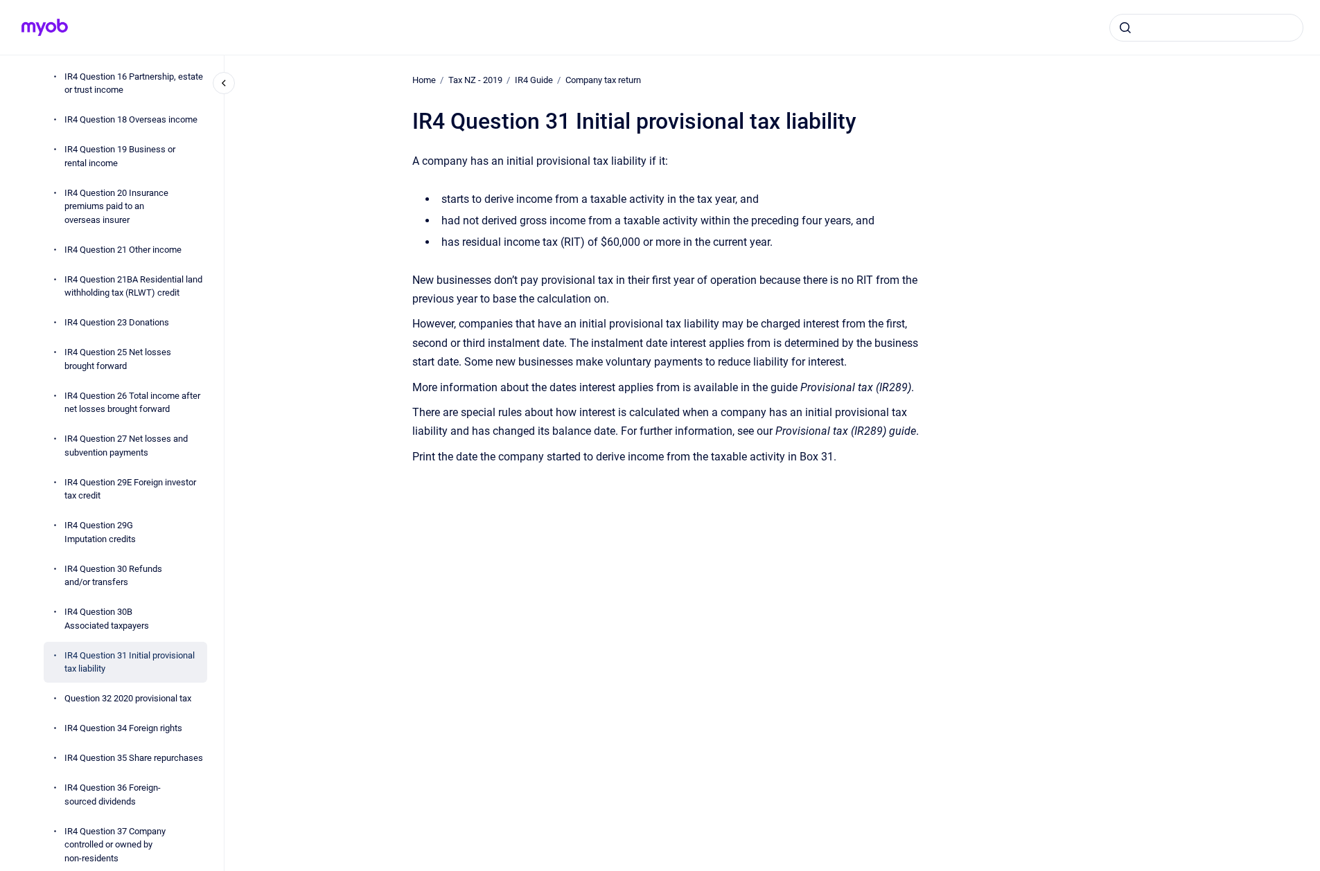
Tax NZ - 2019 (475, 80)
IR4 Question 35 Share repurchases (133, 758)
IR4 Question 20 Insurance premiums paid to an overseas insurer (116, 206)
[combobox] (1206, 28)
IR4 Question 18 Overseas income (130, 119)
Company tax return (603, 80)
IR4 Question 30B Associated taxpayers (106, 619)
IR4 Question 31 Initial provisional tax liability (129, 662)
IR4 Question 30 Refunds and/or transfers (113, 576)
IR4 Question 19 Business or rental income (119, 156)
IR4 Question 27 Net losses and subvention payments (126, 445)
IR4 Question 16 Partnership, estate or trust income (133, 83)
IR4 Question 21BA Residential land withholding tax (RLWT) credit (133, 286)
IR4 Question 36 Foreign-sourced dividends (112, 794)
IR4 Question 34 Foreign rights (123, 728)
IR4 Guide (534, 80)
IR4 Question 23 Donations (116, 322)
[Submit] (1125, 28)
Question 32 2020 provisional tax (127, 698)
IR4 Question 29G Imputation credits (100, 532)
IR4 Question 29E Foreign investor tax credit (130, 489)
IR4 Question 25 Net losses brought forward (117, 359)
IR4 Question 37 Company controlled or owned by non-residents (115, 844)
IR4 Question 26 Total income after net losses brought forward (132, 402)
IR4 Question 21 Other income (123, 249)
